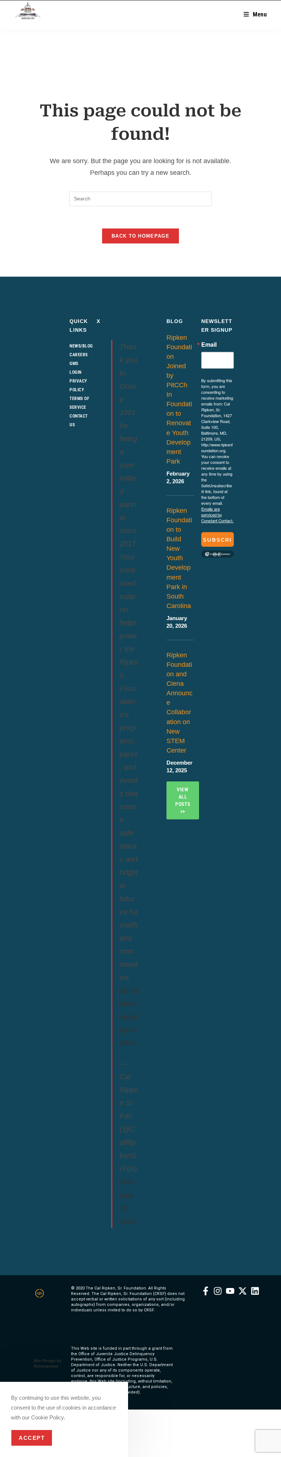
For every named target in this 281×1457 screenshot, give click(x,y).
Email (209, 344)
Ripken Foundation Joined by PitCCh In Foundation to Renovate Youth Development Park (179, 399)
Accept (32, 1438)
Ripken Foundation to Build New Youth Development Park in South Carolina (179, 558)
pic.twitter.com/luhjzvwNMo (129, 1017)
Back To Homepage (140, 236)
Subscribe (217, 542)
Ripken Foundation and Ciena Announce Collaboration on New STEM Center (179, 702)
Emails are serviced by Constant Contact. (217, 514)
